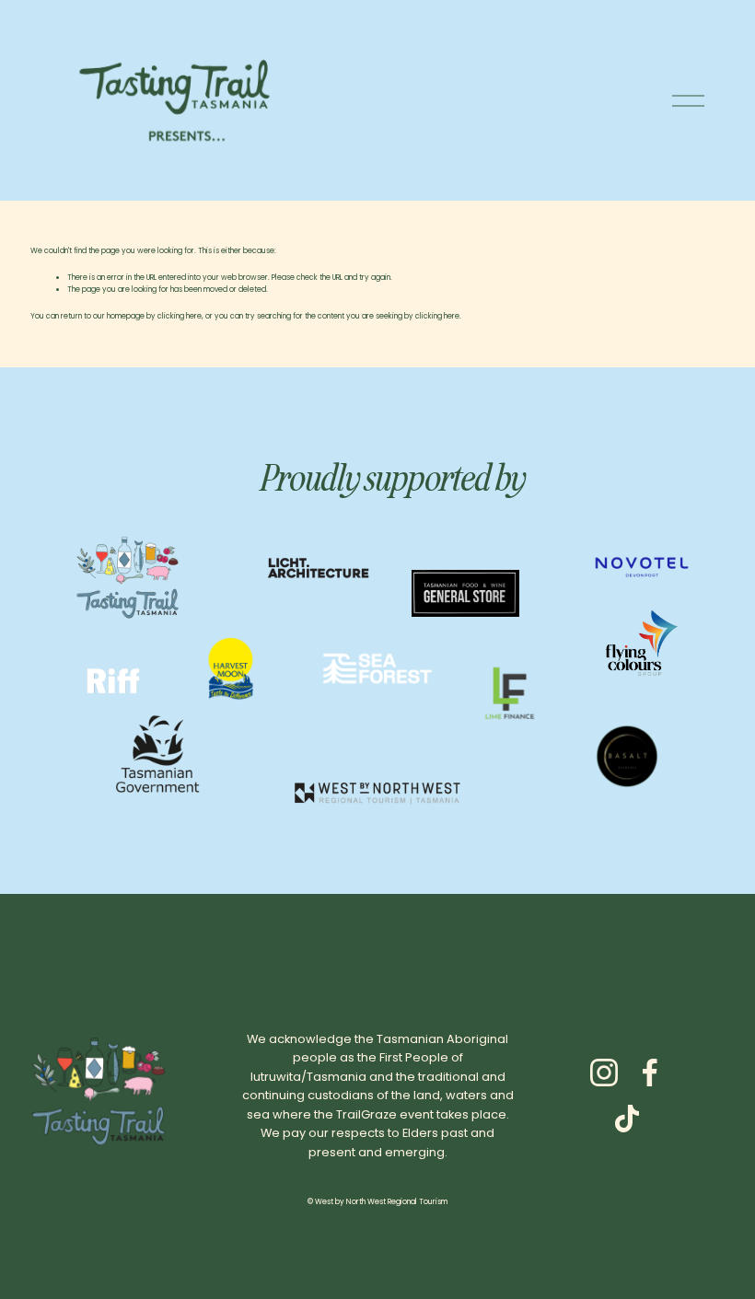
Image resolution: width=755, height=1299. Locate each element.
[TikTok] (627, 1118)
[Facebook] (650, 1072)
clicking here (179, 316)
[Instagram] (604, 1072)
